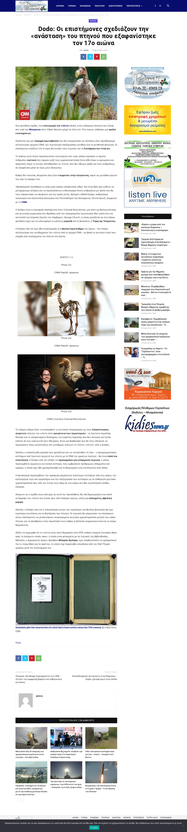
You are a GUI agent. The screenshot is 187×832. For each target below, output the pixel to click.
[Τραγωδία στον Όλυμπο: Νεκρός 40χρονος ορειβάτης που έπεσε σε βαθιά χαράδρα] (131, 307)
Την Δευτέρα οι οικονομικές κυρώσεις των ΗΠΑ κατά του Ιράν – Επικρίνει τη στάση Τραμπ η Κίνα (66, 784)
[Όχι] (183, 825)
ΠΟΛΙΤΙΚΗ (100, 5)
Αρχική (60, 5)
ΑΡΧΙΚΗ (75, 817)
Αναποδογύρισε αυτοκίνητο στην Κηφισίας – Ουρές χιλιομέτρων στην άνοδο (94, 678)
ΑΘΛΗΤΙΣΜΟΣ (115, 5)
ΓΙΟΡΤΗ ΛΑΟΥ (152, 817)
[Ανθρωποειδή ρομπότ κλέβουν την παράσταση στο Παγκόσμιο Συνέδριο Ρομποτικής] (66, 738)
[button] (168, 6)
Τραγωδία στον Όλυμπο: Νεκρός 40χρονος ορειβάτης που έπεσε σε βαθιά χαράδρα (155, 307)
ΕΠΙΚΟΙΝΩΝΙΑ (166, 817)
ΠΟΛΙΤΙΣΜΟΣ (138, 817)
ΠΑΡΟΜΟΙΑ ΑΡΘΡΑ (47, 720)
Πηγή (18, 642)
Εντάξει (94, 827)
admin (86, 50)
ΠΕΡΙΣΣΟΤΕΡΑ (133, 5)
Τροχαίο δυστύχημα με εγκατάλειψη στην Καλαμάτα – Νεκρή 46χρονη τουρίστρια (156, 242)
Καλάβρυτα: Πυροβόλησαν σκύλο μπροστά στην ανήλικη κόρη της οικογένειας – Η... (155, 322)
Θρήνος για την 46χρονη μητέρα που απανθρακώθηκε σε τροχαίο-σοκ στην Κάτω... (155, 275)
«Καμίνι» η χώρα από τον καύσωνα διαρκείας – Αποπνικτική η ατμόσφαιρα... (155, 227)
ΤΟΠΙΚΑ (72, 5)
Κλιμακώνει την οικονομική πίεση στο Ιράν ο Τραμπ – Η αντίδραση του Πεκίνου (100, 789)
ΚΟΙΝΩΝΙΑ (85, 5)
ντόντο (65, 125)
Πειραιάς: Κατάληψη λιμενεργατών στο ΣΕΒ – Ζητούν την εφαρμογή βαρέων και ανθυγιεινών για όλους (38, 679)
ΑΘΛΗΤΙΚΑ (116, 817)
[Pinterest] (97, 57)
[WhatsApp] (104, 57)
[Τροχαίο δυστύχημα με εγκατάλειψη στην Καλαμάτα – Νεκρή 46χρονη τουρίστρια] (131, 243)
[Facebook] (155, 6)
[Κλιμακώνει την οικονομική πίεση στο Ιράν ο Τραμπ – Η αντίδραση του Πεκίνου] (101, 772)
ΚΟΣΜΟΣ (27, 14)
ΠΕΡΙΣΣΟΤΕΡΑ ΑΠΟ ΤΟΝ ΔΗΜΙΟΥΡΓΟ (76, 720)
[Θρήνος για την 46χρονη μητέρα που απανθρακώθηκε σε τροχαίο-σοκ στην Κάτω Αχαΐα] (131, 275)
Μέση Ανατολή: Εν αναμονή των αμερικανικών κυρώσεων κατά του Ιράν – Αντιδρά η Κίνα (29, 754)
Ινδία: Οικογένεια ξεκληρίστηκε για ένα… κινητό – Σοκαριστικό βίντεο (99, 754)
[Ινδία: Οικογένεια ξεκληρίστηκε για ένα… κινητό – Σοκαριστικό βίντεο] (101, 738)
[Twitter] (90, 57)
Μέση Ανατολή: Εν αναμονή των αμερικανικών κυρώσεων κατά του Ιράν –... (155, 337)
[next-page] (22, 800)
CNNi (24, 202)
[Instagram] (160, 6)
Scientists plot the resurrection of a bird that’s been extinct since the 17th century (58, 627)
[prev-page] (17, 800)
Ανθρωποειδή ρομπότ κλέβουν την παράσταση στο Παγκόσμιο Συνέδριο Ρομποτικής (66, 754)
